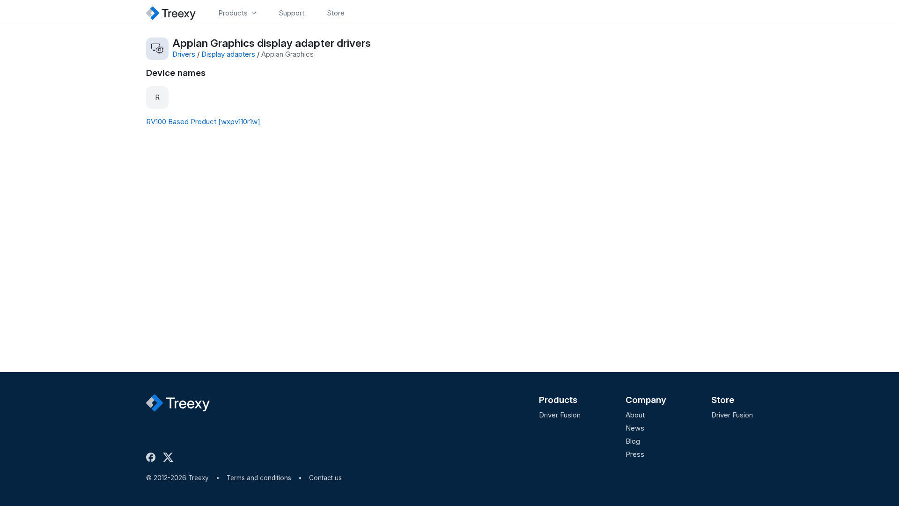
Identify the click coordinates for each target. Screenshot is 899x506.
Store (722, 399)
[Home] (171, 13)
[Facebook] (152, 457)
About (635, 414)
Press (635, 454)
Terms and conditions (259, 478)
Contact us (325, 478)
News (635, 428)
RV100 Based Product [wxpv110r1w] (203, 121)
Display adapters (228, 54)
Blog (633, 441)
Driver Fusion (560, 414)
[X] (170, 457)
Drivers (183, 54)
